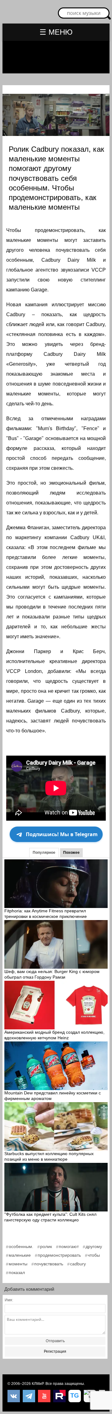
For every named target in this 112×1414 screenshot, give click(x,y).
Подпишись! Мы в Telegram (62, 834)
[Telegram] (29, 1396)
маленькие (20, 1255)
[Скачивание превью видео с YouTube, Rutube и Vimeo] (74, 1396)
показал (17, 1272)
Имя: (9, 1300)
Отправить (55, 1341)
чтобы (94, 1255)
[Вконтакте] (13, 1396)
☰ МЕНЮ (56, 32)
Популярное (44, 852)
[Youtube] (44, 1396)
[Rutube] (59, 1396)
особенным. (21, 1246)
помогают (69, 1246)
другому (94, 1246)
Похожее (71, 852)
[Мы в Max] (90, 1396)
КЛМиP (38, 1383)
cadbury (78, 1263)
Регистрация (55, 1351)
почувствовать (48, 1263)
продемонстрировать (59, 1255)
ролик (46, 1246)
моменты (18, 1263)
